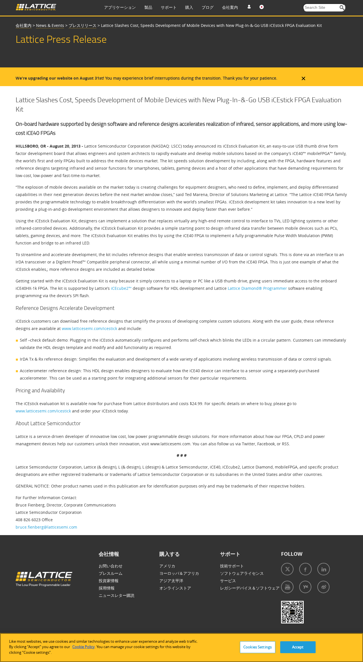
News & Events (50, 25)
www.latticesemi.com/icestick (89, 328)
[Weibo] (323, 587)
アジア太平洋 (171, 580)
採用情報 (107, 588)
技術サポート (232, 566)
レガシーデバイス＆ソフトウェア (250, 588)
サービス (228, 580)
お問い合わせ (111, 566)
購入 (189, 7)
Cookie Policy (83, 647)
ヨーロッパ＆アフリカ (179, 573)
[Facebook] (305, 569)
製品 (148, 7)
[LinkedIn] (323, 569)
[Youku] (305, 587)
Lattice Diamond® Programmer (257, 288)
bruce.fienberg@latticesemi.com (46, 527)
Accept (298, 647)
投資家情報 (109, 580)
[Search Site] (342, 7)
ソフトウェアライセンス (242, 573)
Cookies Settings (257, 647)
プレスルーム (111, 573)
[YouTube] (287, 587)
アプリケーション (120, 7)
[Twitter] (287, 569)
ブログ (208, 7)
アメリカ (167, 566)
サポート (169, 7)
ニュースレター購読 (116, 595)
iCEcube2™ (121, 288)
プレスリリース (82, 25)
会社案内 (230, 7)
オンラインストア (175, 588)
